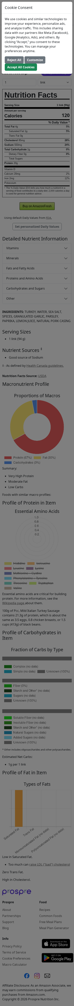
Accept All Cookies (21, 67)
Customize (35, 60)
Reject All (14, 60)
